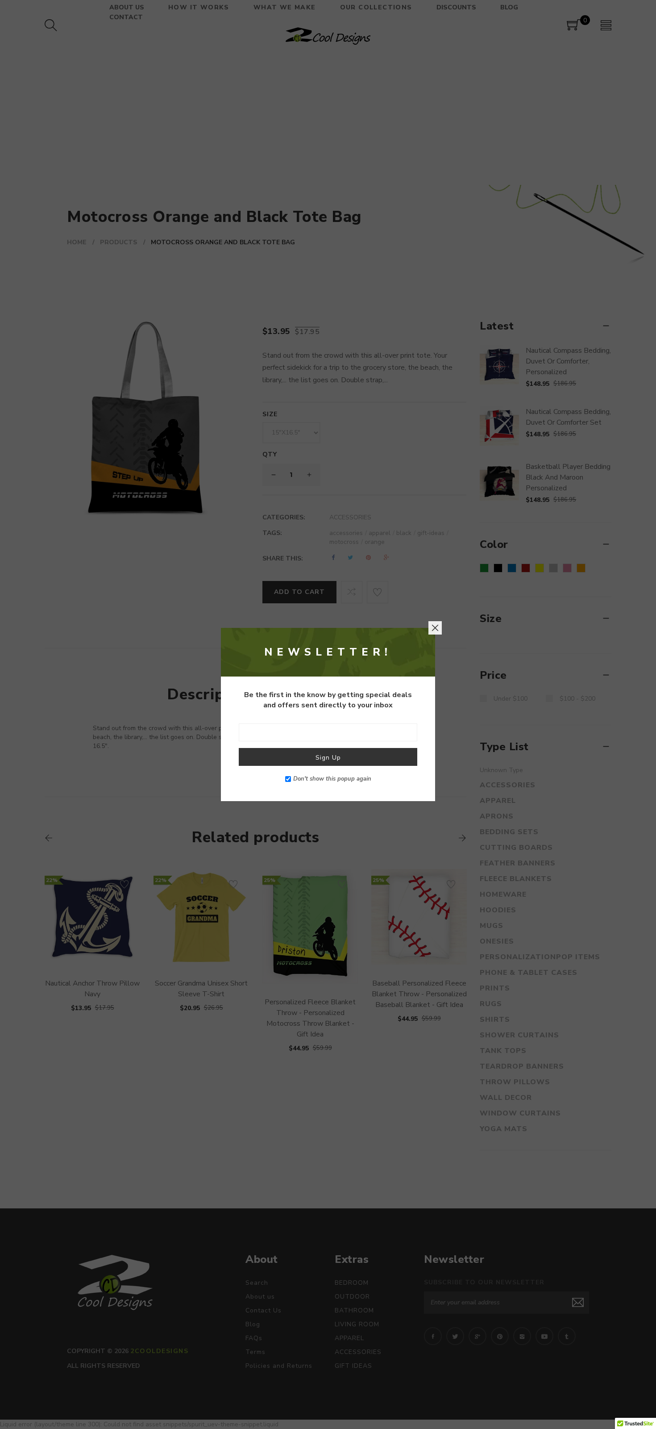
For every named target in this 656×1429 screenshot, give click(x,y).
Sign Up (328, 757)
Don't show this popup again (332, 779)
